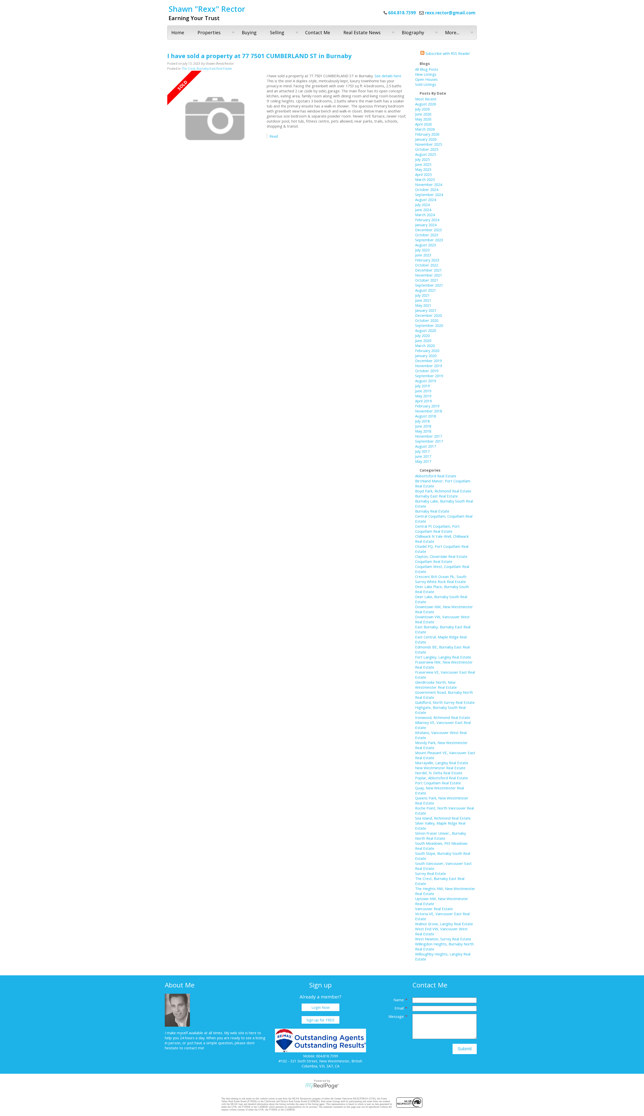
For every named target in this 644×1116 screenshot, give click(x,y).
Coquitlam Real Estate (433, 561)
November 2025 (428, 144)
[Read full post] (215, 119)
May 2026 (423, 119)
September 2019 (429, 375)
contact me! (194, 1047)
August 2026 (425, 103)
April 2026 (423, 124)
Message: (396, 1016)
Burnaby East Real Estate (436, 495)
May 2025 (423, 169)
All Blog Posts (426, 69)
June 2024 (423, 209)
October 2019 (426, 370)
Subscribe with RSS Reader (447, 53)
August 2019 (425, 380)
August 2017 (425, 446)
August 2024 (425, 199)
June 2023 (423, 254)
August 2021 (425, 290)
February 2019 (427, 405)
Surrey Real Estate (430, 873)
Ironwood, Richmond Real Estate (442, 717)
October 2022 (426, 264)
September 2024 (429, 194)
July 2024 (422, 204)
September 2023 (429, 239)
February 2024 (427, 219)
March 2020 (425, 345)
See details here (388, 75)
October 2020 (426, 320)
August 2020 (425, 330)
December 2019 (428, 360)
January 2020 (425, 355)
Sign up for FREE (320, 1019)
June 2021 (423, 300)
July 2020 (422, 335)
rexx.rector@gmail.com (450, 13)
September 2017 (429, 441)
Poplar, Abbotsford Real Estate (441, 777)
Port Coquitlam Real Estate (438, 782)
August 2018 (425, 415)
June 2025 (423, 164)
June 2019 (423, 390)
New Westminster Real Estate (440, 767)
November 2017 (428, 436)
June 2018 (423, 426)
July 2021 (422, 295)
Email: (399, 1008)
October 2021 (426, 280)
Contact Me (317, 32)
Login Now (320, 1007)
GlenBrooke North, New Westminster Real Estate (436, 685)
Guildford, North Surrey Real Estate (445, 702)
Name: (399, 999)
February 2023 (427, 259)
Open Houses (426, 79)
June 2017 (423, 456)
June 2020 (423, 340)
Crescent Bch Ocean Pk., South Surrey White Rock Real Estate (440, 579)
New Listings (425, 74)
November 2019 (428, 365)
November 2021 (428, 275)
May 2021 (423, 305)
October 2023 (426, 234)
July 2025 (422, 159)
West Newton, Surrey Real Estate (443, 938)
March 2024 (425, 214)
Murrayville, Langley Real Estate (441, 762)
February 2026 (427, 134)
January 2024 (425, 224)
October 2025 (426, 149)
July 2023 (422, 249)
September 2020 (429, 325)
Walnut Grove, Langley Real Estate (444, 923)
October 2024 (426, 189)
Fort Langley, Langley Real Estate (443, 657)
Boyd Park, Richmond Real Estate (443, 490)
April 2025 (423, 174)
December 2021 (428, 270)
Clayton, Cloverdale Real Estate (441, 556)
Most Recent (425, 98)
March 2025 (425, 179)
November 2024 (428, 184)
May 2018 (423, 431)
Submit (465, 1048)
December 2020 (428, 315)
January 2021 (425, 310)
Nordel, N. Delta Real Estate (438, 772)
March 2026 (425, 129)
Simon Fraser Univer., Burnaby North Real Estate (440, 836)
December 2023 (428, 229)
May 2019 (423, 395)
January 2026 (425, 139)
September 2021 (429, 285)
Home (177, 32)
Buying (249, 32)
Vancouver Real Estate (434, 908)
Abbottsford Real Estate (435, 475)
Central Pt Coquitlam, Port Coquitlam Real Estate (437, 529)
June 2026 (423, 114)
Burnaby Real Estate (432, 511)
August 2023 (425, 244)
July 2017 (422, 451)
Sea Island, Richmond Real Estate (443, 818)
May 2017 (423, 461)
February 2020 (427, 350)
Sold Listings (425, 84)
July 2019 (422, 385)
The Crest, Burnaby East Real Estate (207, 68)
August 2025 (425, 154)
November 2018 (428, 410)
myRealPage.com (322, 1086)
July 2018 (422, 421)
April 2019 (423, 400)
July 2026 (422, 108)
